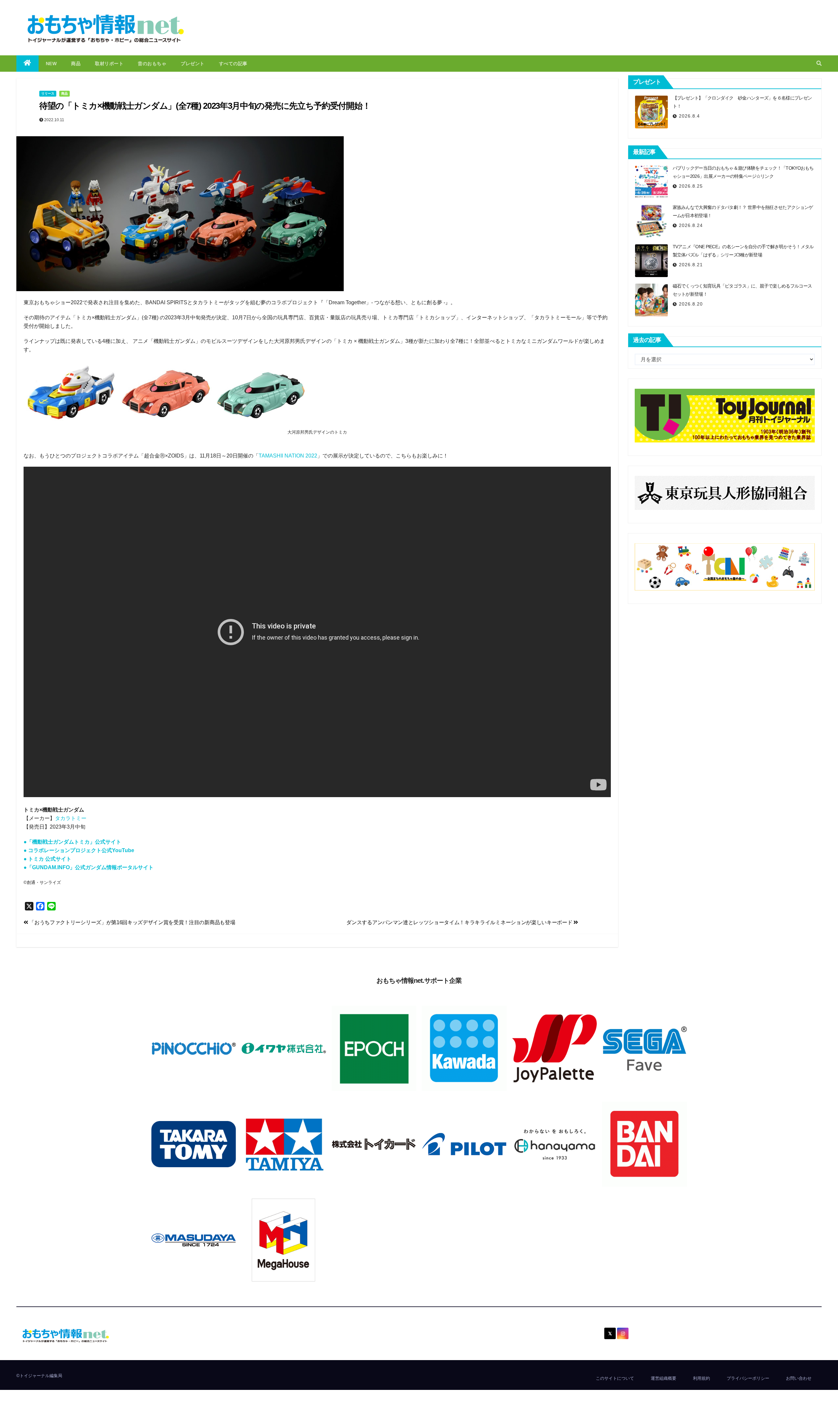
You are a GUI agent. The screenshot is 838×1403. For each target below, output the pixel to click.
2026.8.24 (691, 225)
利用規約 (701, 1378)
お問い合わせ (798, 1378)
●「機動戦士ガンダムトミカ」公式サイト (72, 842)
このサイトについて (615, 1378)
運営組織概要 (663, 1378)
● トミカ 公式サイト (47, 859)
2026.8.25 (691, 186)
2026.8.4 (689, 116)
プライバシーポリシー (748, 1378)
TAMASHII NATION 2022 (288, 455)
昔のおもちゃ (152, 63)
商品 (76, 63)
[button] (819, 63)
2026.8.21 (691, 264)
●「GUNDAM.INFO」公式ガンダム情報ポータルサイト (89, 867)
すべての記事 (233, 63)
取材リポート (109, 63)
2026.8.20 (691, 304)
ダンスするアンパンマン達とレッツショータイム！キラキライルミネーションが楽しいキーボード (460, 922)
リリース (47, 93)
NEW (51, 63)
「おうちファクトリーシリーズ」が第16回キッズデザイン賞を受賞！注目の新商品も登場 (131, 922)
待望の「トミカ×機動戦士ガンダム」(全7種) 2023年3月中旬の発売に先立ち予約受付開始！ (204, 106)
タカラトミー (70, 818)
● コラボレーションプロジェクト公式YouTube (79, 850)
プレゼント (193, 63)
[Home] (27, 63)
